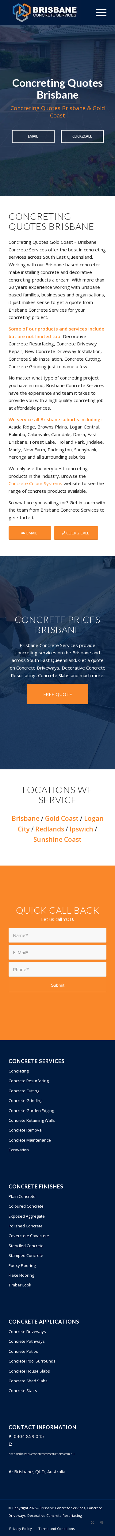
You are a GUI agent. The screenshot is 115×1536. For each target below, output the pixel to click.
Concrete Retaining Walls (32, 1120)
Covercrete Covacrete (29, 1235)
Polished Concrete (26, 1226)
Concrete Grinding (25, 1100)
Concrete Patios (23, 1351)
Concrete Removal (26, 1130)
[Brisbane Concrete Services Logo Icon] (48, 12)
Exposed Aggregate (27, 1216)
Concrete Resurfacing (29, 1080)
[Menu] (98, 12)
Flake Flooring (21, 1275)
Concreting (19, 1071)
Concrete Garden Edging (31, 1110)
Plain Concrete (22, 1196)
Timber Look (20, 1285)
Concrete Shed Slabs (28, 1381)
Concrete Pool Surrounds (32, 1361)
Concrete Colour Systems (35, 483)
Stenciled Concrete (26, 1245)
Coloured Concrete (26, 1206)
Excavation (19, 1150)
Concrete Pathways (27, 1341)
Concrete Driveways (27, 1331)
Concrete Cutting (24, 1090)
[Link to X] (92, 1522)
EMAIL (33, 136)
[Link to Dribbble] (101, 1522)
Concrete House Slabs (29, 1371)
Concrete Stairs (23, 1390)
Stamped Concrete (26, 1255)
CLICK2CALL (82, 136)
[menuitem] (98, 12)
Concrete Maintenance (30, 1140)
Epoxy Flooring (22, 1265)
